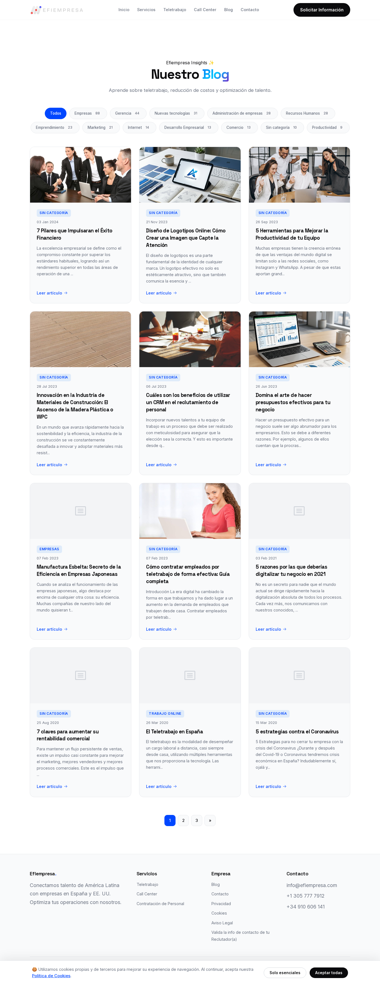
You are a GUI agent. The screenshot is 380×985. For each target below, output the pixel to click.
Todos (55, 113)
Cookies (219, 913)
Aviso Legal (222, 922)
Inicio (124, 9)
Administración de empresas (242, 113)
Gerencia (127, 113)
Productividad (327, 127)
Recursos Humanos (307, 113)
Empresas (87, 113)
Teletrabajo (174, 9)
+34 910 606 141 (306, 907)
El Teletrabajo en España (174, 731)
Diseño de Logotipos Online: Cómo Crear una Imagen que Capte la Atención (185, 237)
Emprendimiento (54, 127)
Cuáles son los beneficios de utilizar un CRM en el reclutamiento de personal (188, 402)
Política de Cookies (51, 975)
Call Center (205, 9)
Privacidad (221, 903)
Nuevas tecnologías (176, 113)
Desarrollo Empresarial (187, 127)
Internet (138, 127)
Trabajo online (165, 713)
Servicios (146, 9)
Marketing (100, 127)
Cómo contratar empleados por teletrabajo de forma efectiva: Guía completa (188, 574)
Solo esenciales (285, 973)
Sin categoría (281, 127)
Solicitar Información (322, 10)
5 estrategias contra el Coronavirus (297, 731)
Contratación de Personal (160, 903)
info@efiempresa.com (312, 885)
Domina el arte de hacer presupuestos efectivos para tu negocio (293, 402)
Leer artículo (49, 293)
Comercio (238, 127)
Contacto (250, 9)
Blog (228, 9)
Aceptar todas (328, 973)
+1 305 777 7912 (306, 896)
